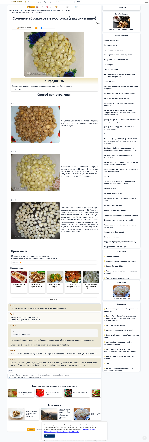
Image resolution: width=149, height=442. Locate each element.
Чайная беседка (110, 134)
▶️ (36, 28)
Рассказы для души (111, 40)
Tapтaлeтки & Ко (110, 188)
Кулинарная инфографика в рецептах (119, 55)
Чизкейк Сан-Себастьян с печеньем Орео (119, 94)
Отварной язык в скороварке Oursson (120, 261)
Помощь (41, 441)
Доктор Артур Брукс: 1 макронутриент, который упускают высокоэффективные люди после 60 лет (119, 112)
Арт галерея (108, 65)
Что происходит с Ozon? (113, 193)
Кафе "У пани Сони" (111, 82)
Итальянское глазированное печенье (121, 29)
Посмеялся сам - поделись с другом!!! (118, 220)
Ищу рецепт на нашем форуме (115, 247)
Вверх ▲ (107, 441)
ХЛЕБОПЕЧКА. (15, 2)
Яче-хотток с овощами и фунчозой (119, 330)
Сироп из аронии (112, 256)
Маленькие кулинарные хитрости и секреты (121, 215)
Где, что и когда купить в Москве (116, 98)
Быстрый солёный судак (113, 205)
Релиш (106, 176)
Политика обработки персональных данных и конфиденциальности (75, 441)
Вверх (11, 371)
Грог (107, 363)
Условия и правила (50, 441)
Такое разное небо (111, 70)
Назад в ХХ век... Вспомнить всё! (116, 60)
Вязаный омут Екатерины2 (114, 232)
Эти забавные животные (113, 50)
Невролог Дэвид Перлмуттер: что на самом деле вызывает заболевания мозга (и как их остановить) (121, 141)
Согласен (49, 436)
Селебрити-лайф (110, 45)
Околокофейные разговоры (115, 210)
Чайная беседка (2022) (114, 266)
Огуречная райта (49, 2)
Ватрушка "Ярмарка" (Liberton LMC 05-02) (120, 242)
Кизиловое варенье (111, 237)
